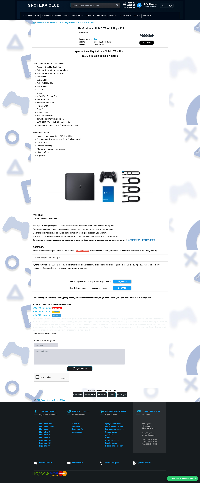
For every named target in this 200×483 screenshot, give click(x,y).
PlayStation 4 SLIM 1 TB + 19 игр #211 (80, 23)
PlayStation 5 (44, 437)
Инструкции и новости (114, 429)
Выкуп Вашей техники (114, 426)
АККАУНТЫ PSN (77, 16)
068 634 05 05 (129, 3)
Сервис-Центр (111, 432)
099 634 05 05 (129, 8)
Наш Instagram (111, 443)
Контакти (147, 16)
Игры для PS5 (45, 446)
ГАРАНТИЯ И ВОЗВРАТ (48, 411)
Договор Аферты (144, 463)
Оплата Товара (77, 463)
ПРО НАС (137, 16)
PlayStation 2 (44, 429)
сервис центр (125, 16)
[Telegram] (139, 5)
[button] (182, 478)
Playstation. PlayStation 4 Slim (53, 400)
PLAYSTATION (42, 23)
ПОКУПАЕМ (90, 16)
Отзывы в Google (112, 440)
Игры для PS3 (45, 440)
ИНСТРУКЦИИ (101, 16)
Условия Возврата (112, 463)
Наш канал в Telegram (114, 446)
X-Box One (76, 426)
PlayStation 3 (44, 432)
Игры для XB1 (78, 429)
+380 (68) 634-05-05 (42, 315)
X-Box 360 (76, 424)
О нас (107, 437)
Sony (96, 39)
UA (163, 6)
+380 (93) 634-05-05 (42, 312)
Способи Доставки (46, 463)
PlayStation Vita (45, 424)
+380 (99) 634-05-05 (42, 308)
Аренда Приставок (113, 424)
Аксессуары (77, 432)
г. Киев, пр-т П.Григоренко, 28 (148, 427)
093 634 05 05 (129, 5)
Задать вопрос (81, 369)
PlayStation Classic (47, 426)
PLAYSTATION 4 (56, 23)
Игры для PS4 (45, 443)
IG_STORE (122, 281)
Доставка (109, 435)
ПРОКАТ (66, 16)
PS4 (38, 400)
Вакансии (113, 16)
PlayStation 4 (44, 435)
